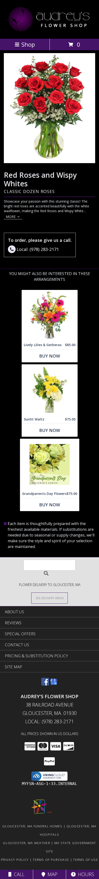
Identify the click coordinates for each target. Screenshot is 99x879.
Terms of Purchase (51, 859)
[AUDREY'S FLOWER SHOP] (49, 31)
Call (18, 874)
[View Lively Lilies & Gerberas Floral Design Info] (49, 315)
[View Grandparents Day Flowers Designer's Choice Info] (49, 464)
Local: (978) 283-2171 (49, 721)
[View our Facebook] (45, 684)
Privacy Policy (15, 859)
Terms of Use (85, 859)
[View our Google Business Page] (54, 684)
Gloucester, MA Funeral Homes (32, 826)
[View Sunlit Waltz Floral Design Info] (49, 390)
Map (51, 874)
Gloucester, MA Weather (26, 843)
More (11, 216)
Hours (85, 874)
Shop (28, 44)
